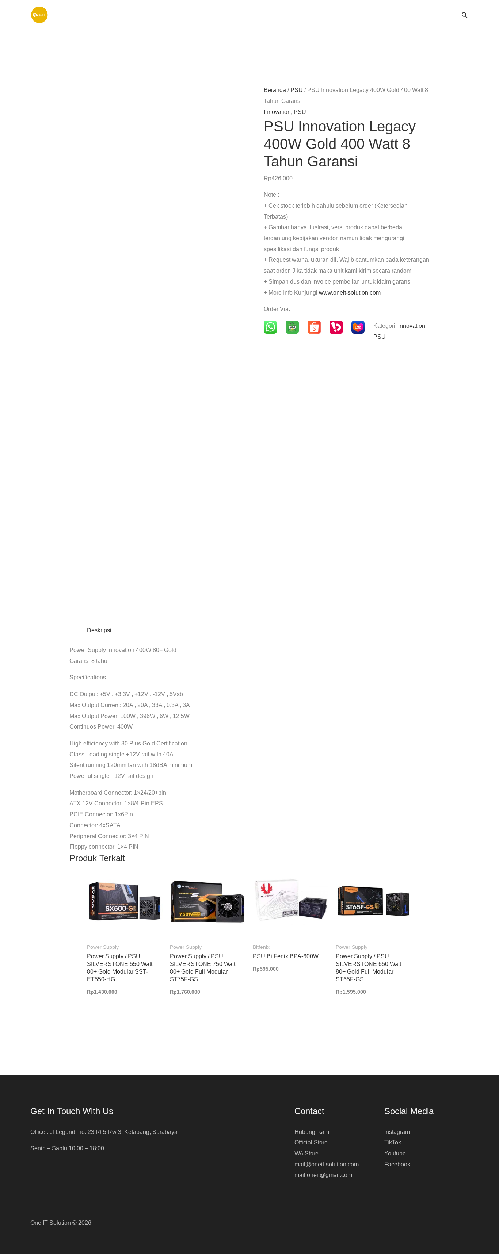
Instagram (397, 1132)
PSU (296, 90)
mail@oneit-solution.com (326, 1164)
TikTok (392, 1142)
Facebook (397, 1164)
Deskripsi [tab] (99, 630)
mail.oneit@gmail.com (323, 1175)
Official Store (311, 1142)
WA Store (306, 1153)
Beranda (275, 90)
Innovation (277, 112)
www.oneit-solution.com (350, 292)
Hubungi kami (312, 1132)
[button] (465, 15)
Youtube (395, 1153)
